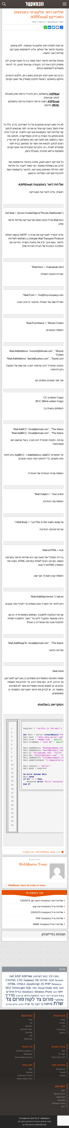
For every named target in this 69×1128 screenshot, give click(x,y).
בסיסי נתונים (58, 1046)
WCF (63, 1107)
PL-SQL (62, 1054)
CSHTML (11, 980)
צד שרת (29, 1004)
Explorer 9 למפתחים (24, 1051)
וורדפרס (19, 995)
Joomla (62, 1075)
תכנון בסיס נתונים (58, 1057)
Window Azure (59, 1094)
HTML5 (21, 984)
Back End (26, 1015)
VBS (34, 988)
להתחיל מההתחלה (24, 1075)
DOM (51, 980)
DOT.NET (60, 1086)
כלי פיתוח (27, 1046)
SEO (8, 987)
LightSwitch (60, 1097)
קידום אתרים (12, 1004)
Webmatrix (28, 1054)
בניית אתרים (13, 991)
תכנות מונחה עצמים (24, 1079)
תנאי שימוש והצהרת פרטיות (38, 1121)
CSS (20, 980)
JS (42, 984)
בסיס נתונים (58, 995)
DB (37, 980)
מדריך (10, 995)
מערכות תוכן (58, 1065)
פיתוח (48, 1004)
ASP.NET (28, 1026)
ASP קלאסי (28, 1039)
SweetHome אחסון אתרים (34, 1124)
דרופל (42, 996)
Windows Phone (43, 991)
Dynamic (59, 980)
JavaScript (33, 984)
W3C (55, 988)
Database (29, 980)
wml (55, 992)
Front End (59, 1015)
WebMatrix (27, 991)
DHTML (44, 980)
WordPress (60, 1069)
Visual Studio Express (23, 1057)
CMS (56, 976)
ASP (18, 976)
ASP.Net (27, 976)
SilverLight (18, 987)
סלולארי (58, 1000)
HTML (12, 984)
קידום (21, 1004)
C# (50, 976)
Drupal (62, 1072)
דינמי (48, 995)
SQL (28, 987)
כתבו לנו (21, 1121)
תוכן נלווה (27, 1065)
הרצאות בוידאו (31, 995)
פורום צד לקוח (39, 999)
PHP (48, 984)
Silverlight (61, 1100)
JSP (30, 1036)
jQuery (62, 1033)
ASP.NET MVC (40, 976)
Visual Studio (45, 988)
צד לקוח (39, 1004)
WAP (61, 988)
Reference (56, 984)
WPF (60, 991)
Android (29, 1072)
